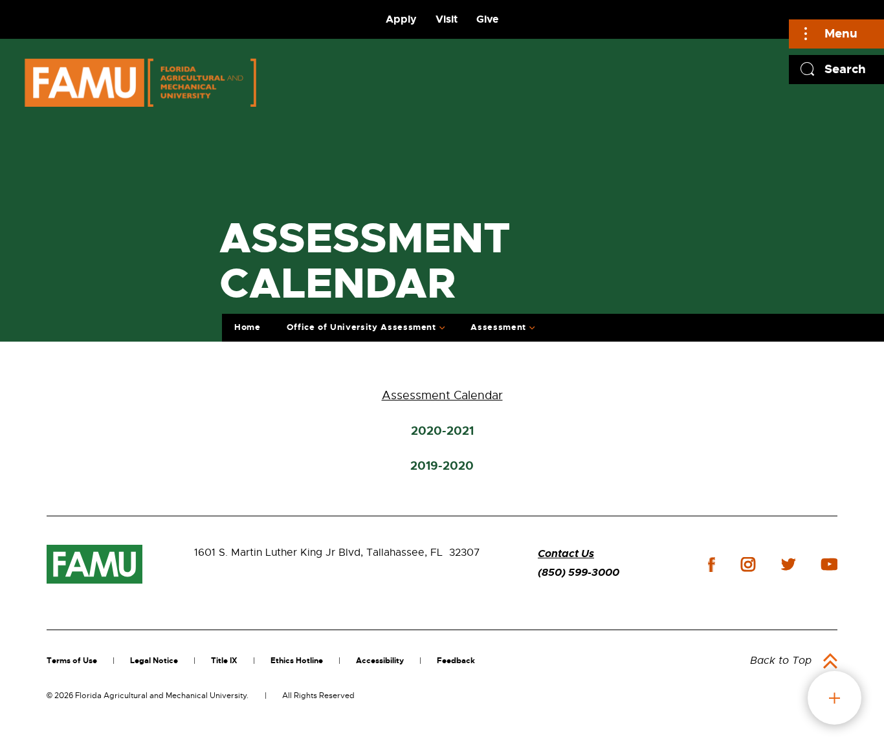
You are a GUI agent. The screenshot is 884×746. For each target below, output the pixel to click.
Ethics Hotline (297, 660)
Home (247, 327)
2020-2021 (442, 431)
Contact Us (566, 553)
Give (487, 19)
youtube (829, 564)
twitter (788, 564)
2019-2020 (442, 466)
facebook (711, 564)
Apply (401, 19)
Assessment (498, 327)
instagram (748, 564)
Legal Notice (154, 660)
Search (845, 69)
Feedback (456, 660)
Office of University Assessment (361, 327)
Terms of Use (72, 660)
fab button (834, 698)
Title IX (224, 660)
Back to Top (781, 660)
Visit (447, 19)
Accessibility (380, 660)
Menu (840, 33)
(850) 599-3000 (578, 572)
